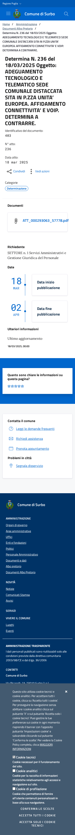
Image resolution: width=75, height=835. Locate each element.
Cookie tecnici (26, 757)
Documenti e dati (16, 560)
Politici (10, 548)
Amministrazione (26, 24)
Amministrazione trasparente (28, 646)
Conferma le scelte (38, 808)
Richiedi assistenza (29, 438)
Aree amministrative (18, 531)
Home (6, 24)
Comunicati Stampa (18, 595)
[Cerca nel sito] (66, 13)
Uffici (9, 537)
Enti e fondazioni (16, 542)
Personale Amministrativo (22, 554)
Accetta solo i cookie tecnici (37, 824)
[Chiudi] (66, 692)
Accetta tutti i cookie (37, 815)
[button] (12, 3)
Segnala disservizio (29, 465)
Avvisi (9, 600)
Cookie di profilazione (31, 788)
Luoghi (10, 625)
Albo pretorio (13, 566)
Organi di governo (16, 525)
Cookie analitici (27, 770)
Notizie (10, 589)
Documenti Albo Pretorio (17, 28)
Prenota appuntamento (32, 448)
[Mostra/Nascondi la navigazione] (8, 13)
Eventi (10, 631)
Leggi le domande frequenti (35, 428)
